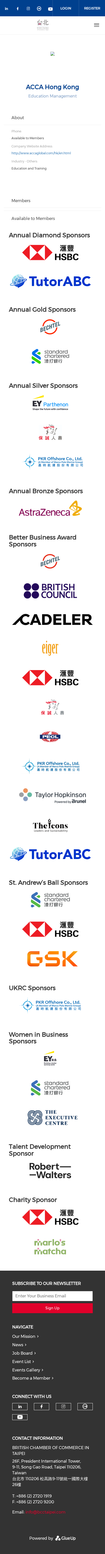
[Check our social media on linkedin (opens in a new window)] (8, 9)
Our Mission (23, 1336)
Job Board (22, 1353)
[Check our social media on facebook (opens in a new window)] (18, 9)
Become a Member (31, 1378)
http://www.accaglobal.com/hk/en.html (41, 153)
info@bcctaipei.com (45, 1512)
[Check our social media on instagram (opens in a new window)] (29, 9)
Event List (21, 1361)
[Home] (43, 25)
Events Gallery (26, 1370)
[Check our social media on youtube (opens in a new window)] (51, 9)
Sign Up (52, 1308)
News (17, 1344)
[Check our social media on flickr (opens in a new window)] (40, 9)
